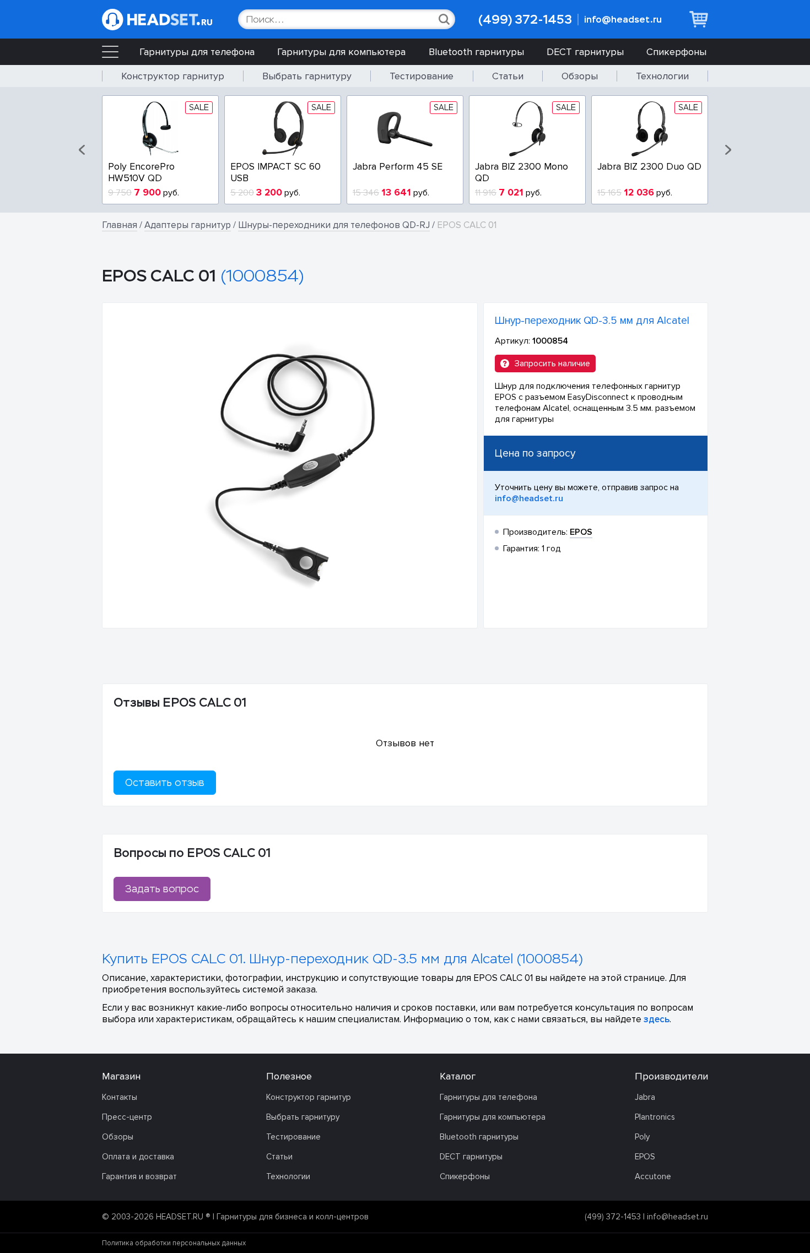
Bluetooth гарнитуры (476, 52)
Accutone (653, 1176)
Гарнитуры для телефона (197, 52)
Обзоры (579, 76)
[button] (82, 150)
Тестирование (421, 76)
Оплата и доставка (138, 1157)
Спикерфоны (676, 52)
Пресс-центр (127, 1117)
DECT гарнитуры (585, 52)
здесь (656, 1019)
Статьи (507, 76)
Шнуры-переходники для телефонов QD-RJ (334, 225)
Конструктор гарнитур (172, 76)
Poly (642, 1137)
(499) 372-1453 (525, 19)
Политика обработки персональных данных (174, 1243)
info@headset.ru (623, 19)
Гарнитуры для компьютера (341, 52)
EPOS (645, 1157)
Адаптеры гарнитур (187, 225)
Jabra (645, 1097)
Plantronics (655, 1117)
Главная (119, 225)
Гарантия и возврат (139, 1176)
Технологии (662, 76)
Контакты (119, 1097)
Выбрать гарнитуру (307, 76)
